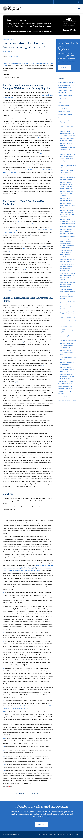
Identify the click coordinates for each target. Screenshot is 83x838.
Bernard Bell (6, 51)
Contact (45, 2)
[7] (3, 649)
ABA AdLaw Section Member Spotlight (66, 392)
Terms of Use (69, 834)
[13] (4, 750)
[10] (4, 712)
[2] (3, 536)
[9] (3, 700)
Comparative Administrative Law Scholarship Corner (66, 86)
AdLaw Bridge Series (64, 397)
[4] (3, 592)
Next (33, 794)
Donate (38, 2)
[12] (4, 746)
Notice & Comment (8, 39)
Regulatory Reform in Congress (67, 400)
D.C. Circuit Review (63, 102)
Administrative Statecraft (65, 95)
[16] (4, 770)
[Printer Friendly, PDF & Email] (8, 786)
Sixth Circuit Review (63, 108)
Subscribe (64, 67)
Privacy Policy (77, 834)
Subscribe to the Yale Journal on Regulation (41, 806)
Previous (21, 794)
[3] (3, 581)
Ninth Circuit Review (64, 111)
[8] (3, 668)
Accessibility (61, 834)
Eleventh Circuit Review (65, 114)
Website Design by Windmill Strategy (47, 834)
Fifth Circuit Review (63, 105)
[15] (42, 365)
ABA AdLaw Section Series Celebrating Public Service (65, 382)
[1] (3, 520)
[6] (3, 641)
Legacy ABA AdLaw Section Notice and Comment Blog (65, 387)
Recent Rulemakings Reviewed (66, 82)
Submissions (28, 2)
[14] (4, 756)
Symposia (61, 118)
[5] (3, 632)
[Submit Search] (78, 2)
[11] (4, 738)
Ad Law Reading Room (64, 99)
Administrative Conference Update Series (65, 91)
